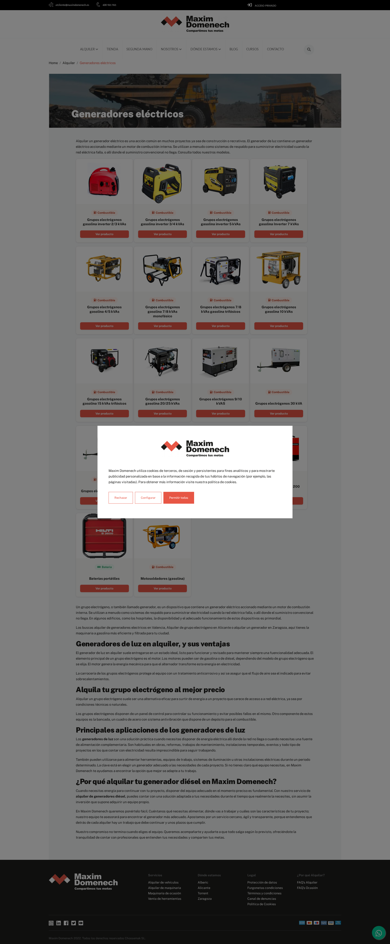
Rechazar (120, 497)
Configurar (148, 497)
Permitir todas (178, 497)
